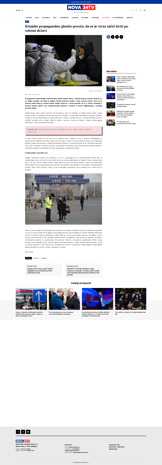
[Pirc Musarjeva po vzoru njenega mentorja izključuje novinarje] (110, 88)
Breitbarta (60, 158)
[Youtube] (144, 10)
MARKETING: (69, 452)
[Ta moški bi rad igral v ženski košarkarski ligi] (110, 105)
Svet (27, 21)
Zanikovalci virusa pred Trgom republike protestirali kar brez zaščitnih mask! (40, 271)
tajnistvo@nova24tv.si (72, 450)
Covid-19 (36, 258)
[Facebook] (132, 10)
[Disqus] (81, 345)
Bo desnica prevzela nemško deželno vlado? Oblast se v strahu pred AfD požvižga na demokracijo (126, 96)
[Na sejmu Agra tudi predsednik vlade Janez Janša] (110, 123)
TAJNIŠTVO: (68, 449)
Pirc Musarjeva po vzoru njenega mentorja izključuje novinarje (125, 88)
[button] (20, 10)
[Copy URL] (121, 37)
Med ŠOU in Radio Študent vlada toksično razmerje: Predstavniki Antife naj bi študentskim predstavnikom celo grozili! (83, 272)
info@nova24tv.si (74, 447)
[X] (140, 10)
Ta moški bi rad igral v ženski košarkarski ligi (126, 105)
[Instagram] (136, 10)
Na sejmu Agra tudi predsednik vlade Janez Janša (126, 122)
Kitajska (43, 258)
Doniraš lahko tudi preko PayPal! (81, 2)
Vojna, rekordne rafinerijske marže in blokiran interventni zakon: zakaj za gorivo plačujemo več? (126, 79)
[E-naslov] (117, 37)
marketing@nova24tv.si (80, 452)
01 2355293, (76, 449)
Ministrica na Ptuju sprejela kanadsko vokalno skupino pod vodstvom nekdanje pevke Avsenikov (125, 114)
